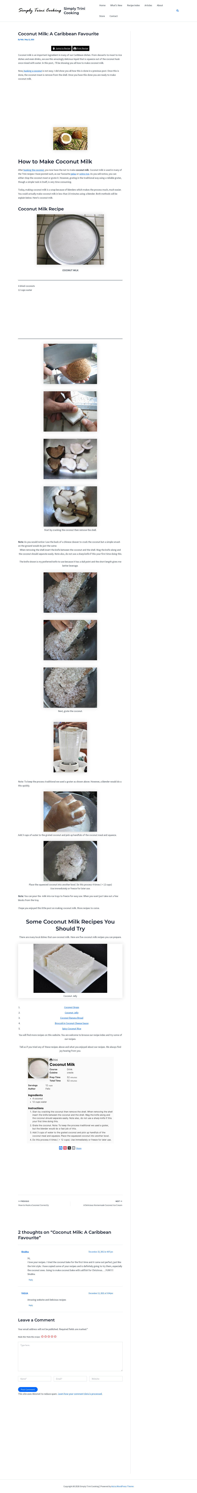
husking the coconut (33, 169)
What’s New (116, 5)
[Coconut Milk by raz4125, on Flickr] (70, 239)
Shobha (25, 1251)
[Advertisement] (70, 103)
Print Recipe (82, 48)
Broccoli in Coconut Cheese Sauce (71, 1023)
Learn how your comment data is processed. (80, 1393)
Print (55, 1059)
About (160, 5)
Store (102, 16)
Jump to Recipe (62, 48)
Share (78, 1148)
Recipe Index (133, 5)
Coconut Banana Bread (71, 1017)
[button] (177, 10)
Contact (114, 16)
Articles (148, 5)
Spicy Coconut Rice (71, 1028)
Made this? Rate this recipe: (29, 1337)
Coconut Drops (71, 1007)
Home (102, 5)
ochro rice (84, 173)
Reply (31, 1280)
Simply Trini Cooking (74, 10)
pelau (73, 173)
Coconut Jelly (71, 1012)
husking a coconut (33, 70)
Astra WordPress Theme (122, 1486)
